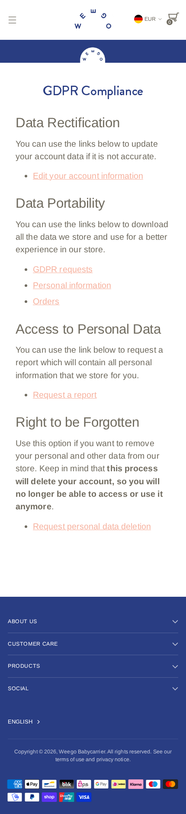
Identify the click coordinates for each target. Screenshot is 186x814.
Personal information (72, 285)
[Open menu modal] (12, 20)
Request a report (65, 394)
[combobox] (29, 722)
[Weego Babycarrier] (93, 19)
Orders (46, 301)
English (20, 721)
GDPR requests (63, 269)
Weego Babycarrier (82, 752)
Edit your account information (88, 175)
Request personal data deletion (92, 526)
